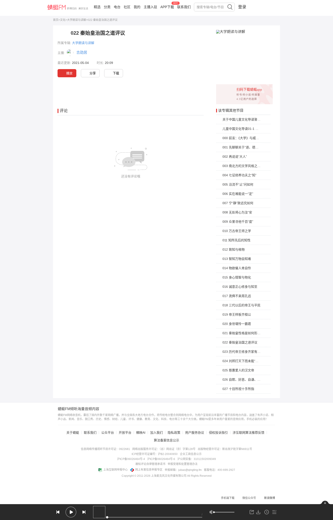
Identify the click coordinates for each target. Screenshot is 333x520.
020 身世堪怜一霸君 (236, 324)
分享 (92, 73)
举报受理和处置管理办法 (183, 464)
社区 (127, 7)
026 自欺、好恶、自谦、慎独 (243, 379)
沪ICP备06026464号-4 (131, 459)
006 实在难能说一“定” (237, 194)
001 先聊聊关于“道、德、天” (242, 147)
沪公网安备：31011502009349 (196, 459)
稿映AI (140, 432)
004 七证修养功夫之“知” (239, 175)
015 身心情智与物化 (236, 277)
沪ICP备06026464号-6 (161, 459)
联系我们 (184, 7)
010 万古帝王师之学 (236, 231)
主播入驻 (150, 7)
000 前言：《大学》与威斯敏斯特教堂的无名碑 (254, 138)
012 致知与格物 (233, 249)
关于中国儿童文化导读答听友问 (244, 119)
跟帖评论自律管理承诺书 (150, 464)
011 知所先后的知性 (236, 240)
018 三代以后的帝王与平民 (241, 305)
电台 (117, 7)
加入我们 (156, 432)
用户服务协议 (194, 432)
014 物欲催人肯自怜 (236, 268)
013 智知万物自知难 (236, 259)
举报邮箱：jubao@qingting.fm (183, 470)
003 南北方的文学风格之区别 (243, 166)
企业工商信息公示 (191, 454)
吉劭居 (81, 52)
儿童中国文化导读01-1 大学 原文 (245, 129)
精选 (97, 7)
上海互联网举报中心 (115, 469)
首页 (55, 20)
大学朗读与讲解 (76, 20)
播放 (69, 73)
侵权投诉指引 (218, 432)
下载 (116, 73)
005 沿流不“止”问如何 (237, 184)
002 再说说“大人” (234, 156)
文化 (62, 20)
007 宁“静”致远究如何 (237, 203)
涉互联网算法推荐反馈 (248, 432)
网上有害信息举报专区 (148, 469)
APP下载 (167, 7)
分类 (107, 7)
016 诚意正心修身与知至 (239, 286)
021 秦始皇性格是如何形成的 (243, 333)
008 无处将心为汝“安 (237, 212)
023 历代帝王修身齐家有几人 (243, 351)
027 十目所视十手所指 (238, 389)
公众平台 (107, 432)
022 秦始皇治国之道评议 (239, 342)
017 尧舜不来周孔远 (236, 296)
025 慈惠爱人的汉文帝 (238, 370)
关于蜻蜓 (72, 432)
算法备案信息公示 (166, 440)
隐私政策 (174, 432)
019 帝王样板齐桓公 (236, 314)
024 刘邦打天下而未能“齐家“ (242, 361)
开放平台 (125, 432)
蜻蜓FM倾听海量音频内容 (78, 409)
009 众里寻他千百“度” (237, 221)
